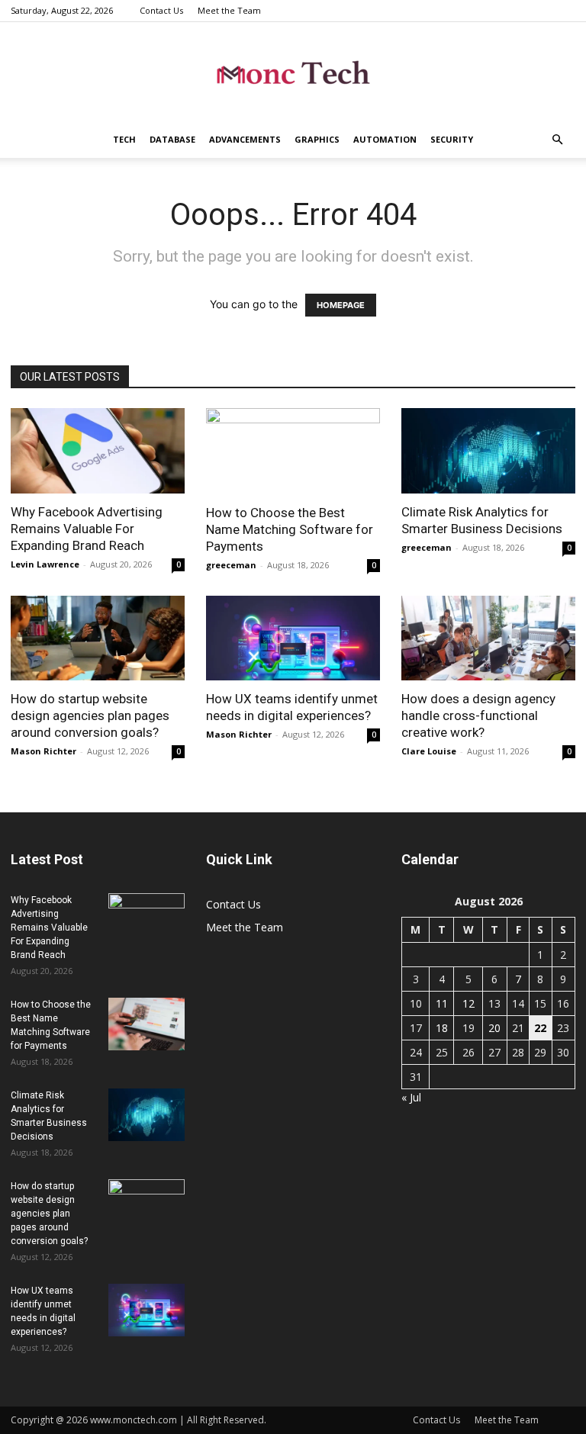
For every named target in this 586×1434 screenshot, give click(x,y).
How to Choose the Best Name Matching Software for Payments (289, 529)
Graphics (317, 139)
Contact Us (161, 10)
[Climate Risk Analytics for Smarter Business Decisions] (488, 451)
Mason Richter (43, 751)
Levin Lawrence (45, 564)
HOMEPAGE (341, 305)
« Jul (411, 1097)
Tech (124, 139)
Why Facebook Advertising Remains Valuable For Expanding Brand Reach (87, 528)
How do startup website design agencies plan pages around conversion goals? (90, 715)
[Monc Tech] (293, 73)
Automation (385, 139)
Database (172, 139)
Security (451, 139)
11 (442, 1003)
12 (468, 1003)
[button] (557, 140)
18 (442, 1028)
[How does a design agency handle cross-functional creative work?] (488, 638)
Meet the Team (229, 10)
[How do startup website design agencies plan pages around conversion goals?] (98, 638)
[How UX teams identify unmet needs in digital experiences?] (293, 638)
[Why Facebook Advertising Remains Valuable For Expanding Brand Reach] (98, 451)
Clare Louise (428, 751)
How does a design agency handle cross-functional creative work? (478, 715)
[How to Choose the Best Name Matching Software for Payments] (293, 451)
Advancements (245, 139)
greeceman (231, 565)
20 (494, 1028)
